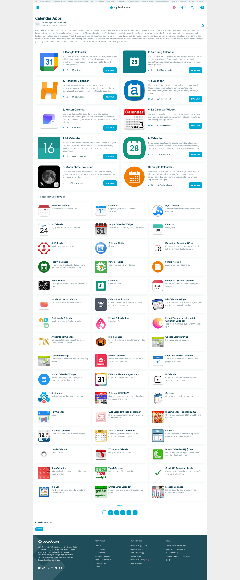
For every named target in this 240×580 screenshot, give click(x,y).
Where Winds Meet (45, 1)
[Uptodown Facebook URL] (60, 568)
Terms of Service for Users (176, 546)
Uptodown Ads (136, 556)
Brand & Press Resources (104, 560)
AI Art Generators (133, 1)
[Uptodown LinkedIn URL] (56, 568)
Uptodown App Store (138, 546)
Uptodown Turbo (139, 560)
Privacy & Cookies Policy (175, 549)
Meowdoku (121, 1)
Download (110, 70)
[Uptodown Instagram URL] (52, 568)
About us (98, 546)
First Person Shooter (97, 1)
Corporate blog (100, 563)
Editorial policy (100, 553)
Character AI (111, 1)
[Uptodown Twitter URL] (47, 568)
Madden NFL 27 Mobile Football (78, 1)
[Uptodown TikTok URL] (43, 568)
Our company (100, 549)
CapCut (191, 1)
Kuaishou (183, 1)
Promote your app (137, 553)
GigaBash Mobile (147, 1)
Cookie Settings (172, 553)
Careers (97, 567)
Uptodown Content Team (57, 23)
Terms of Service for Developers (178, 556)
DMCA (168, 560)
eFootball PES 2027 (59, 1)
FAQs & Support (136, 563)
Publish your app (136, 549)
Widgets (39, 529)
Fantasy (174, 1)
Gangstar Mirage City (162, 1)
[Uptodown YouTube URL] (39, 568)
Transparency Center (102, 556)
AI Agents (200, 1)
